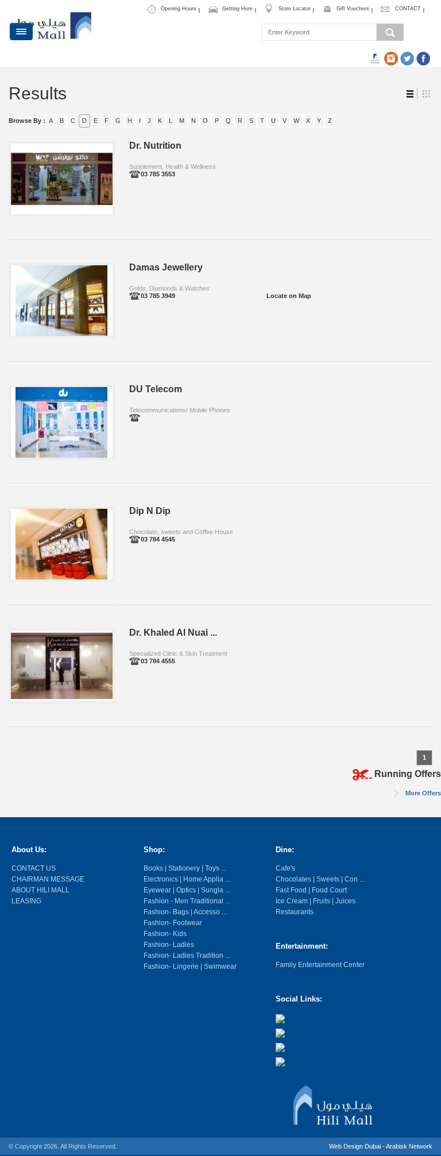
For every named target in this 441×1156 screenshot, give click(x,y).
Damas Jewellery (166, 267)
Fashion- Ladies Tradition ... (187, 956)
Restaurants (295, 912)
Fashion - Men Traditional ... (187, 901)
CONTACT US (33, 868)
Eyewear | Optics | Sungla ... (187, 890)
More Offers (423, 793)
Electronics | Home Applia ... (187, 879)
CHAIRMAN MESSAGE (47, 879)
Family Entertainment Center (320, 965)
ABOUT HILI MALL (40, 890)
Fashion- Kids (165, 934)
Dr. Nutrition (155, 145)
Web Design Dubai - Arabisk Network (380, 1146)
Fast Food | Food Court (311, 890)
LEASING (26, 901)
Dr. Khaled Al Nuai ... (173, 632)
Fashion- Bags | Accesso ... (185, 912)
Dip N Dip (150, 511)
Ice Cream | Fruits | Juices (315, 901)
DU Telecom (155, 389)
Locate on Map (288, 295)
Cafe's (285, 868)
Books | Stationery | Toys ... (185, 868)
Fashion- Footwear (173, 923)
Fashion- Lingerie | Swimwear (190, 966)
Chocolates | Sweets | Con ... (320, 879)
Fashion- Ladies (169, 945)
